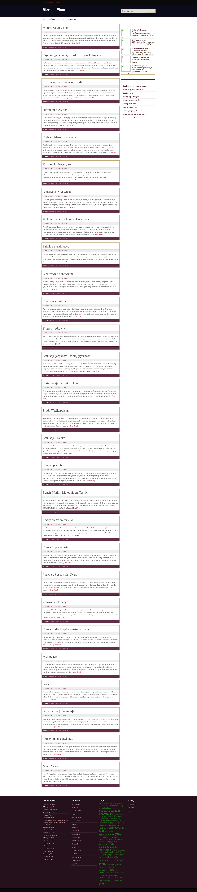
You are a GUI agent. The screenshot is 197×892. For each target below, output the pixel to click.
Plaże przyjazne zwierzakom (61, 383)
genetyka (105, 822)
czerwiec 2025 (76, 850)
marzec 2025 (76, 860)
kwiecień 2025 (76, 857)
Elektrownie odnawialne (58, 273)
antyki (102, 803)
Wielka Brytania (48, 851)
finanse (104, 820)
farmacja (117, 818)
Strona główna (49, 19)
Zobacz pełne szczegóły (131, 100)
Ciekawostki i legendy (50, 835)
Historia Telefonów (139, 30)
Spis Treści (71, 19)
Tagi (79, 19)
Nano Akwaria (52, 766)
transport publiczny (107, 868)
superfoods (107, 860)
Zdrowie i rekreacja (55, 602)
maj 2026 (75, 814)
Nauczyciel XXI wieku (57, 191)
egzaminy (107, 818)
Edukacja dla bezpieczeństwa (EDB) (66, 629)
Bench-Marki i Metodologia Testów (65, 492)
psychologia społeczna (110, 852)
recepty (105, 854)
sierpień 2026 (76, 804)
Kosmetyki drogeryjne (57, 164)
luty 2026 (74, 824)
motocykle (110, 834)
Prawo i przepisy (53, 465)
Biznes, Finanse (57, 10)
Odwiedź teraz (128, 93)
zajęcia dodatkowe (108, 876)
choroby (107, 814)
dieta (105, 816)
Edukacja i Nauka (54, 438)
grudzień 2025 (76, 831)
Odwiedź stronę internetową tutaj (134, 86)
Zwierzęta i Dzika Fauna (51, 830)
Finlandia (47, 846)
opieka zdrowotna (108, 842)
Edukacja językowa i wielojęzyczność (66, 355)
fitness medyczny (115, 820)
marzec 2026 (76, 821)
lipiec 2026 (75, 807)
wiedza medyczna (109, 871)
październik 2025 (77, 837)
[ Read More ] (75, 43)
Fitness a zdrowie (54, 328)
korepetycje (105, 825)
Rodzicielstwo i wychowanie (61, 137)
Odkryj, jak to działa (130, 104)
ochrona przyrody (108, 837)
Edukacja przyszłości (56, 547)
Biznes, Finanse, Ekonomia (52, 2)
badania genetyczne (112, 805)
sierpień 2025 (76, 844)
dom (111, 816)
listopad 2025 (76, 834)
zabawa (106, 875)
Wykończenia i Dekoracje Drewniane (66, 219)
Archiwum (61, 19)
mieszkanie (108, 831)
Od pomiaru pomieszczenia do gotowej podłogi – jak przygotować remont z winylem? (56, 822)
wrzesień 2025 (76, 841)
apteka (110, 803)
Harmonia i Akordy (55, 109)
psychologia (120, 850)
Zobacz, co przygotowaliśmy (133, 111)
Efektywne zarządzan (140, 57)
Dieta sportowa (48, 856)
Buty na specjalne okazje (58, 711)
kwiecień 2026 (76, 817)
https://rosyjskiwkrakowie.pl (133, 89)
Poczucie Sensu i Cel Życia (60, 574)
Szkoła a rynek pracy (56, 246)
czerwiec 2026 (76, 811)
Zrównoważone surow (140, 49)
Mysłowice (50, 656)
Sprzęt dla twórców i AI (58, 520)
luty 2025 (74, 864)
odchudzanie (104, 839)
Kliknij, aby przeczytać (131, 97)
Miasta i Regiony (49, 815)
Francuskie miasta (54, 301)
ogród (114, 839)
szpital (110, 864)
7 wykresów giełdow (140, 66)
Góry (46, 684)
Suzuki (46, 840)
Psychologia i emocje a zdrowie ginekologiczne (73, 55)
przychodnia (107, 849)
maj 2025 (75, 854)
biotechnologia (107, 808)
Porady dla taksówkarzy (58, 738)
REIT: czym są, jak (139, 40)
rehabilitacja (117, 855)
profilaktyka (108, 847)
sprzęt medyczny (108, 857)
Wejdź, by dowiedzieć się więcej (134, 114)
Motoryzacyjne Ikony (56, 27)
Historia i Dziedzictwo (50, 810)
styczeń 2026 (76, 827)
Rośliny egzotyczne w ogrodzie (62, 82)
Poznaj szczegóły (129, 118)
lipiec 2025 (75, 847)
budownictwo (109, 810)
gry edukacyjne (117, 823)
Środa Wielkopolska (56, 410)
